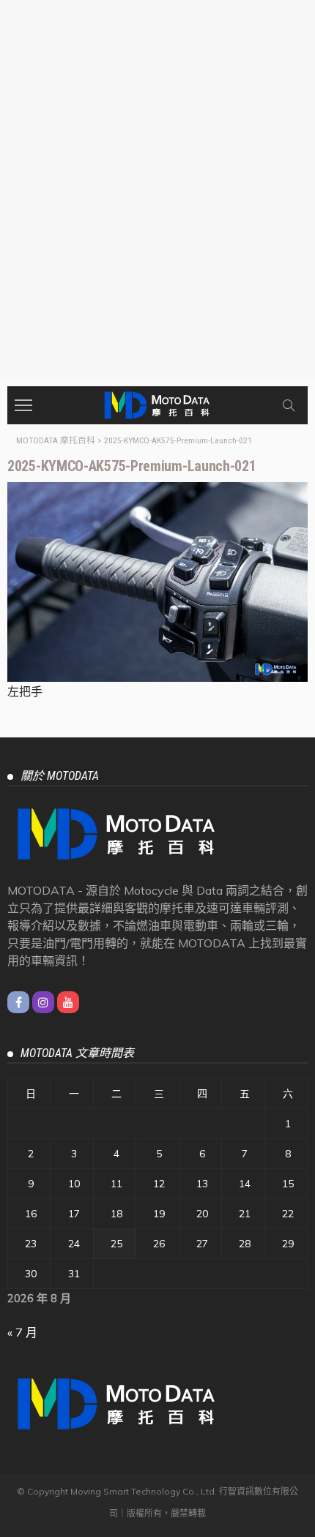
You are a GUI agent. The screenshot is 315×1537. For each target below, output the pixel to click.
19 (159, 1213)
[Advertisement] (157, 214)
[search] (289, 405)
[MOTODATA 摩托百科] (157, 403)
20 (202, 1213)
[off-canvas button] (23, 405)
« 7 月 (22, 1332)
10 (74, 1183)
